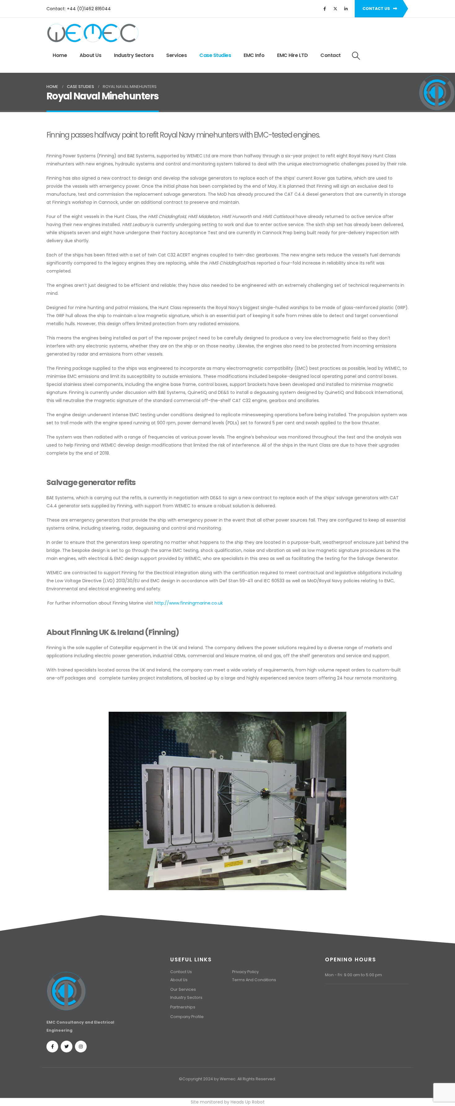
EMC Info (254, 55)
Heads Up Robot (248, 1102)
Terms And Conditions (254, 979)
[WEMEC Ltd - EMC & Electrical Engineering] (92, 33)
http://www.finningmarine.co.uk (188, 603)
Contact (330, 55)
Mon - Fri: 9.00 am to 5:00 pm (353, 974)
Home (60, 55)
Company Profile (187, 1016)
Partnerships (182, 1007)
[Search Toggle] (356, 56)
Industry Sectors (134, 55)
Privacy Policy (245, 971)
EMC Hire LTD (292, 55)
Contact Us (181, 971)
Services (176, 55)
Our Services (183, 989)
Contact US (376, 8)
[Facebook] (324, 8)
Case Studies (215, 55)
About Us (90, 55)
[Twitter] (335, 8)
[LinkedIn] (345, 8)
